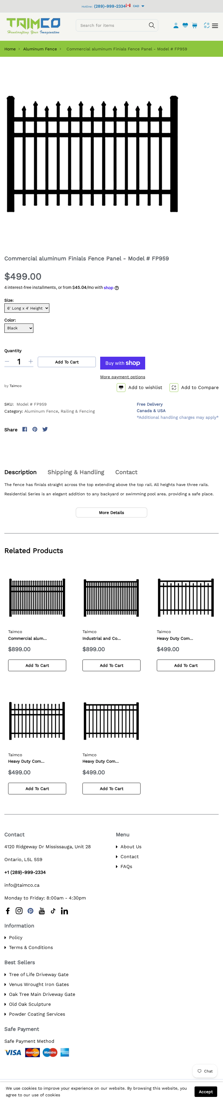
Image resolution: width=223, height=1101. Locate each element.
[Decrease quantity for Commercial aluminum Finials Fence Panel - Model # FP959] (7, 361)
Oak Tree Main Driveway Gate (42, 994)
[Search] (152, 25)
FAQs (126, 866)
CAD (135, 6)
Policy (15, 937)
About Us (131, 846)
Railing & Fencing (78, 411)
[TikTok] (53, 910)
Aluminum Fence (40, 49)
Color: (10, 320)
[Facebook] (25, 429)
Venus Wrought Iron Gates (39, 984)
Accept (206, 1091)
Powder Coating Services (37, 1014)
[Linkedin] (64, 910)
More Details (111, 512)
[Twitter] (45, 429)
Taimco (15, 386)
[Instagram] (55, 429)
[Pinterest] (35, 429)
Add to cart (67, 362)
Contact (130, 856)
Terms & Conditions (31, 947)
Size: (9, 300)
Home (10, 49)
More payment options (122, 376)
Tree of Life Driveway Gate (39, 974)
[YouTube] (41, 910)
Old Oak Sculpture (30, 1004)
